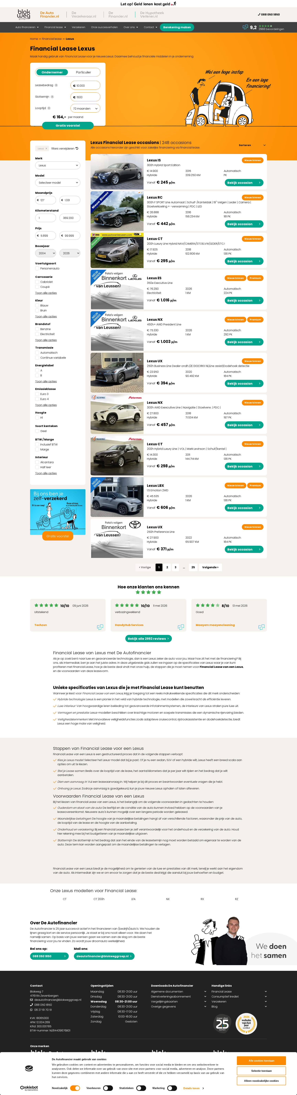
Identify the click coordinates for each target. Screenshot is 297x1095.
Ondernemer (52, 72)
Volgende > (210, 567)
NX (167, 899)
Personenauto (49, 268)
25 (193, 567)
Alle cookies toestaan (261, 1060)
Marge (44, 449)
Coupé (45, 287)
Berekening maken (177, 27)
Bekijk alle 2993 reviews (147, 638)
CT (65, 899)
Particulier (83, 72)
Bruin (43, 310)
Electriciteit (47, 334)
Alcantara (47, 462)
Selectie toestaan (261, 1070)
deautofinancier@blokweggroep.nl (102, 956)
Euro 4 (44, 399)
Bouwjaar (42, 246)
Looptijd (50, 108)
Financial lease (54, 27)
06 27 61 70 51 (43, 1010)
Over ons (129, 27)
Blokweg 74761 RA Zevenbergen (44, 994)
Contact (149, 27)
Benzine (45, 329)
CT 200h (99, 899)
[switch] (108, 1088)
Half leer (45, 467)
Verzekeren (78, 27)
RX (202, 899)
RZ (236, 899)
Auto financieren (25, 27)
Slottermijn (50, 97)
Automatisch (49, 353)
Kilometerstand (47, 211)
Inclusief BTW (49, 444)
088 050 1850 (270, 15)
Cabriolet (46, 282)
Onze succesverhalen (104, 27)
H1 (41, 418)
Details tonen (191, 1088)
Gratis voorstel (68, 125)
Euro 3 (44, 394)
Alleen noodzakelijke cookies (261, 1080)
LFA (133, 899)
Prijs (38, 228)
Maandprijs (43, 193)
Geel (43, 431)
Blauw (44, 305)
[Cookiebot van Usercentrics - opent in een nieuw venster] (29, 1088)
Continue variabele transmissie (53, 360)
